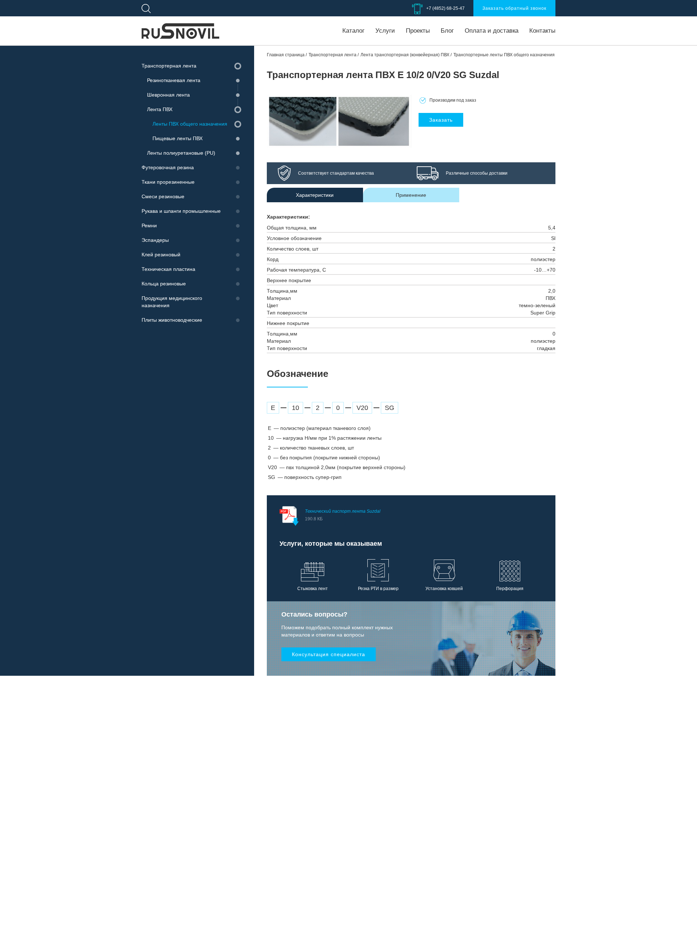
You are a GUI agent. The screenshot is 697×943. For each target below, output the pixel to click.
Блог (447, 30)
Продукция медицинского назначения (172, 301)
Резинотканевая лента (173, 80)
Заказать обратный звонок (514, 8)
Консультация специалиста (328, 654)
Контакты (542, 30)
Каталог (353, 30)
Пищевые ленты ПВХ (177, 138)
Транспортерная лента (169, 66)
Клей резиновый (161, 254)
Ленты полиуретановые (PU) (181, 153)
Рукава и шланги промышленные (181, 211)
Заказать (441, 120)
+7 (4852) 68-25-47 (445, 8)
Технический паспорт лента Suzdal (342, 515)
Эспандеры (155, 240)
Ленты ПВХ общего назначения (189, 124)
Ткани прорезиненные (168, 182)
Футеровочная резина (168, 167)
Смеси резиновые (163, 196)
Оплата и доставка (491, 30)
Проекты (418, 30)
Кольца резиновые (164, 283)
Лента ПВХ (159, 109)
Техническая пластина (168, 269)
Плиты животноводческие (172, 320)
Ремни (149, 225)
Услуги (385, 30)
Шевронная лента (168, 95)
